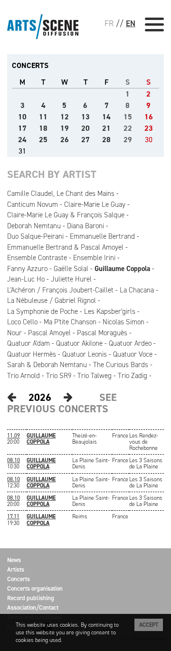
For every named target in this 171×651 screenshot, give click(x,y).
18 (43, 128)
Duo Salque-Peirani (35, 236)
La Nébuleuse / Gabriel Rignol (51, 300)
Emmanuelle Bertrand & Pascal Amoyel (65, 247)
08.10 (13, 460)
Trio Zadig (132, 375)
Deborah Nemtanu (34, 226)
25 (43, 140)
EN (130, 23)
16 (148, 117)
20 (85, 128)
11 (43, 117)
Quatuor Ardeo (130, 343)
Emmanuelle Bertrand (102, 236)
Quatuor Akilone (79, 343)
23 (148, 128)
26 (64, 140)
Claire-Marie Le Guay (94, 204)
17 (22, 128)
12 (64, 117)
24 (22, 140)
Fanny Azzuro (27, 268)
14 (106, 117)
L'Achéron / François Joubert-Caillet (60, 290)
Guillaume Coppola (122, 268)
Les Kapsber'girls (109, 311)
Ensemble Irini (94, 257)
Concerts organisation (35, 588)
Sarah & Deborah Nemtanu (47, 364)
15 (128, 117)
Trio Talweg (94, 375)
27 (85, 140)
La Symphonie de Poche (42, 311)
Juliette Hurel (71, 279)
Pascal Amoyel (49, 333)
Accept (148, 625)
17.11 (13, 516)
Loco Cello (22, 322)
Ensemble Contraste (37, 257)
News (14, 560)
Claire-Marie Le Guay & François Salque (65, 215)
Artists (15, 569)
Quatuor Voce (132, 354)
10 (22, 117)
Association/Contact (32, 607)
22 (128, 128)
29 (128, 140)
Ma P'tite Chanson (70, 322)
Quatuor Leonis (84, 354)
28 (106, 140)
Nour (14, 333)
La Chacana (137, 290)
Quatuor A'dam (28, 343)
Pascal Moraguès (102, 333)
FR (109, 23)
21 (106, 128)
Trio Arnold (23, 375)
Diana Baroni (85, 226)
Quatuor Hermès (31, 354)
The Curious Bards (120, 364)
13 (85, 117)
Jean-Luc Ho (26, 279)
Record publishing (30, 598)
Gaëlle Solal (71, 268)
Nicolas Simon (123, 322)
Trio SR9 (58, 375)
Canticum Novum (32, 204)
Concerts (18, 579)
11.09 (13, 435)
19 (64, 128)
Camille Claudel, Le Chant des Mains (60, 193)
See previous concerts (62, 403)
